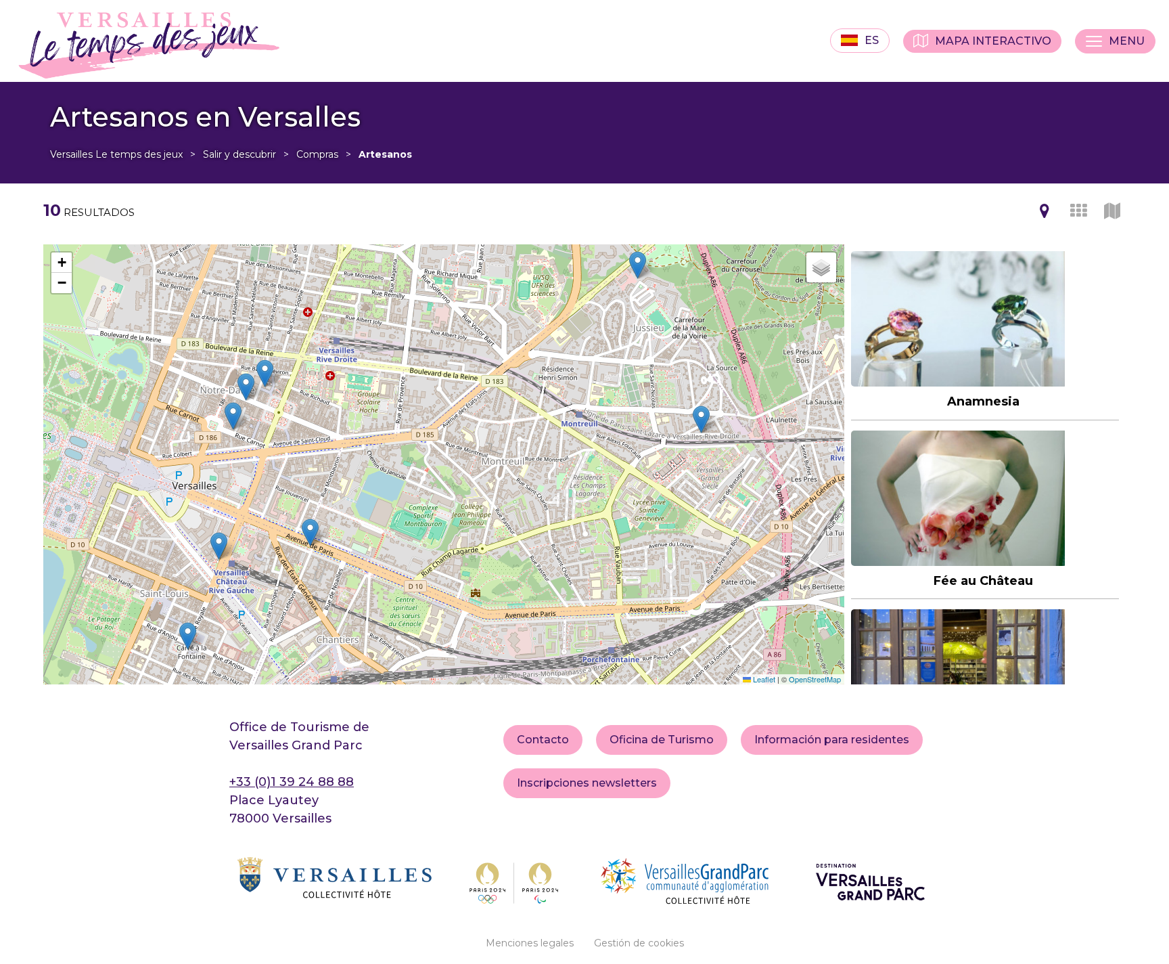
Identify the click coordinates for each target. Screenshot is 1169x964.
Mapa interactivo (993, 41)
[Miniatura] (1078, 210)
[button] (264, 373)
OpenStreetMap (815, 679)
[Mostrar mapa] (1044, 210)
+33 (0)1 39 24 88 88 (291, 781)
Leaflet (763, 679)
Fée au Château (983, 580)
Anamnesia (983, 402)
